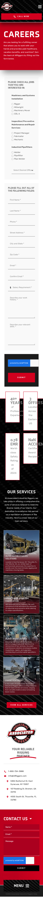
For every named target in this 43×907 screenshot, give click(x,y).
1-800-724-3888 (16, 771)
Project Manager (21, 133)
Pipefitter (18, 156)
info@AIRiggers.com (17, 776)
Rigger (17, 104)
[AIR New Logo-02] (21, 723)
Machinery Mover (22, 111)
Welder (17, 152)
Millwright (18, 107)
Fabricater (19, 136)
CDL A (17, 114)
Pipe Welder (19, 159)
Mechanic (18, 140)
